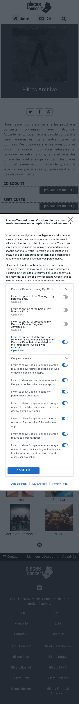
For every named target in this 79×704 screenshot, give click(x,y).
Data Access (39, 483)
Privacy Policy (60, 483)
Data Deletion (19, 483)
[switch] (65, 297)
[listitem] (39, 289)
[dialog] (39, 352)
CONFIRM (23, 470)
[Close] (71, 220)
